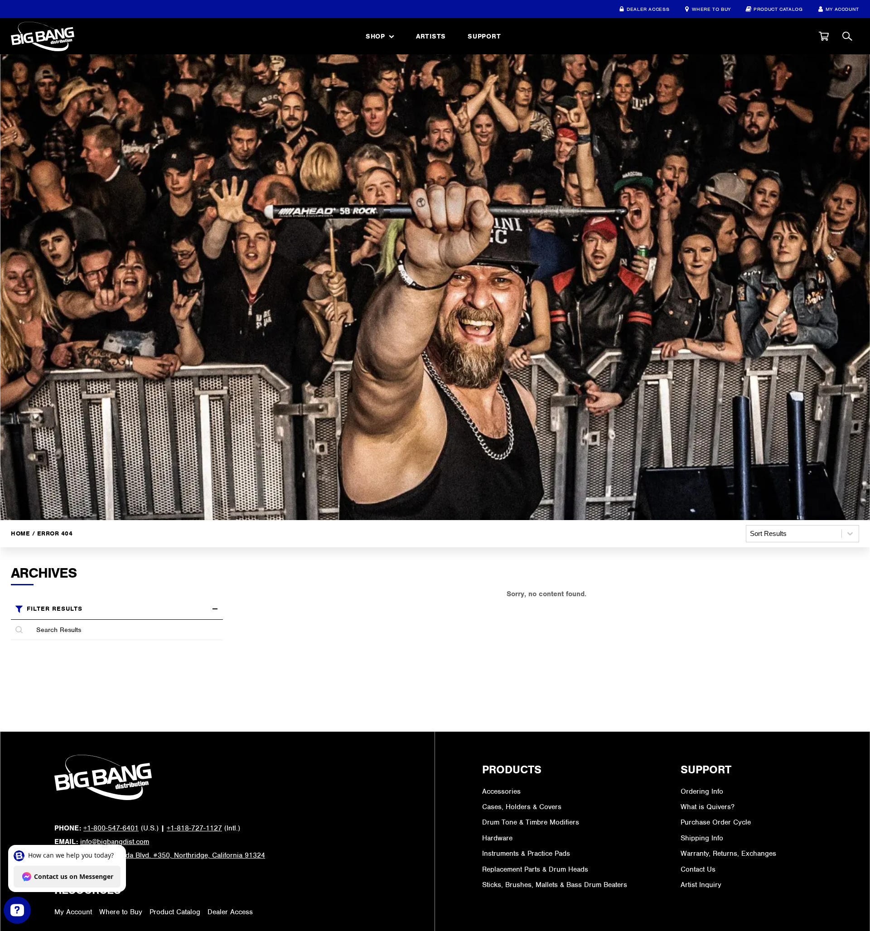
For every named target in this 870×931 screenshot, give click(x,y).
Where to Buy (711, 9)
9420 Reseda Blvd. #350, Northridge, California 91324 (178, 855)
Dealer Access (648, 9)
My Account (842, 9)
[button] (824, 36)
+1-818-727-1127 (194, 828)
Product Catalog (778, 9)
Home (20, 533)
